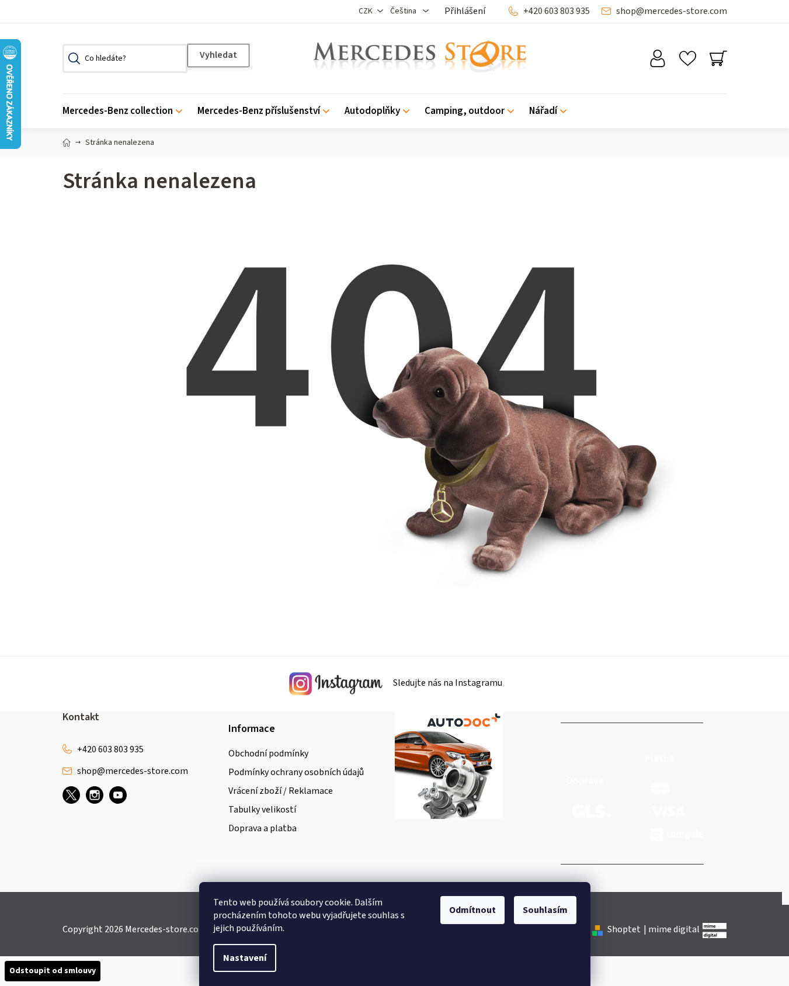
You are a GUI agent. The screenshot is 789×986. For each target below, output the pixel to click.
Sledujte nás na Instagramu (446, 682)
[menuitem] (126, 111)
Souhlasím (545, 910)
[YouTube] (118, 795)
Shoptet (624, 929)
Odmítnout (472, 910)
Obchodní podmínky (268, 753)
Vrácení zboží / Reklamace (280, 790)
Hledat (218, 55)
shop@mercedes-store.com (671, 11)
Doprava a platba (262, 828)
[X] (71, 795)
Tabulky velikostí (262, 809)
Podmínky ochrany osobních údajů (296, 772)
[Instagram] (94, 795)
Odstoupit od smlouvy (52, 971)
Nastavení (244, 958)
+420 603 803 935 (556, 11)
